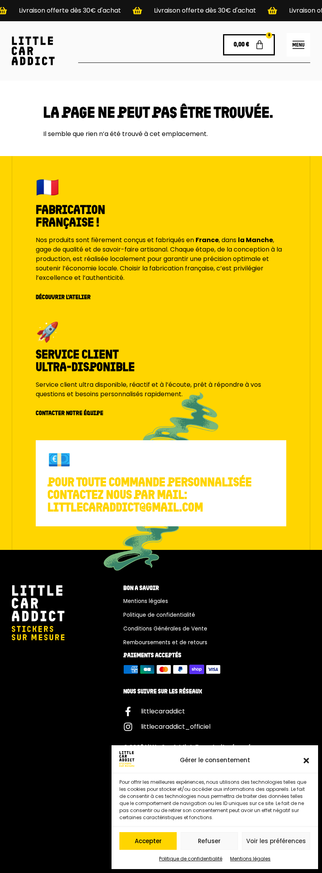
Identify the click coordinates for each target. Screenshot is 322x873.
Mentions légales (250, 858)
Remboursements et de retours (165, 642)
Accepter (148, 841)
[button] (306, 761)
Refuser (209, 841)
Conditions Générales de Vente (165, 628)
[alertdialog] (161, 10)
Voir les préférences (276, 841)
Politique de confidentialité (190, 858)
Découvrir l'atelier (63, 297)
